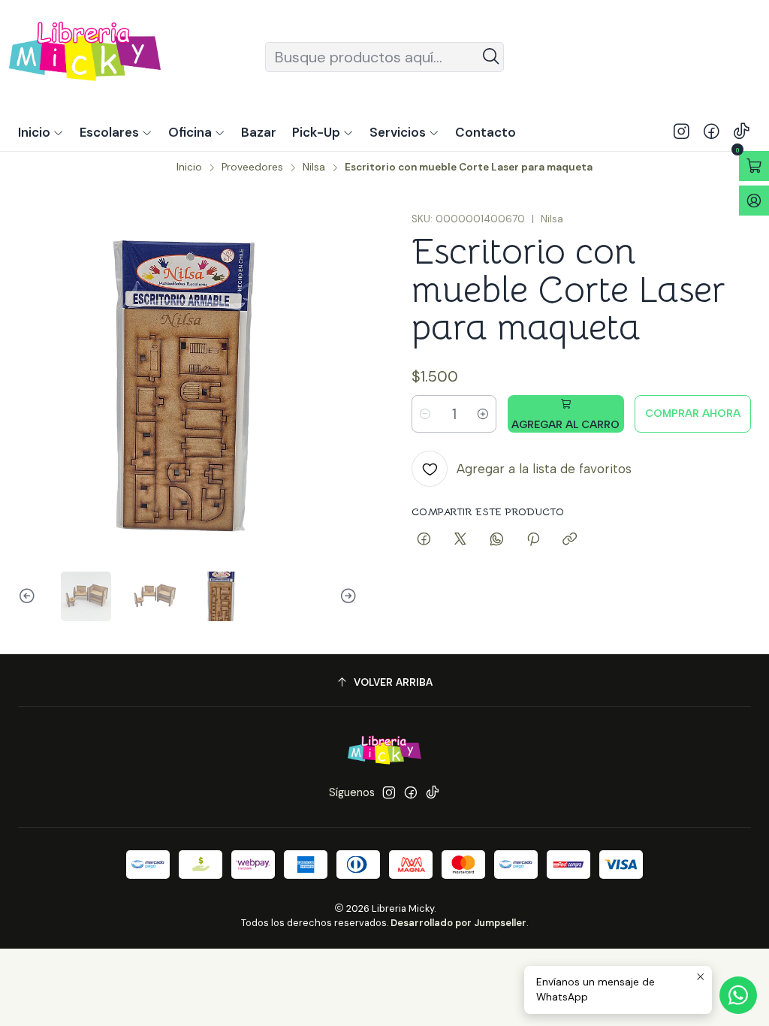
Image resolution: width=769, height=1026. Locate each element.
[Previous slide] (29, 597)
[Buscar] (491, 57)
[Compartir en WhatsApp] (496, 540)
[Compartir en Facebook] (424, 540)
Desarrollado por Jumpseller (458, 922)
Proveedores (252, 167)
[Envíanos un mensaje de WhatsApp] (738, 995)
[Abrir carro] (754, 166)
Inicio (189, 167)
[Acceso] (754, 201)
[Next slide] (346, 597)
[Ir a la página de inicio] (85, 56)
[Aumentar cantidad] (483, 414)
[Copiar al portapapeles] (569, 540)
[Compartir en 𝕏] (460, 540)
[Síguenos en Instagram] (681, 132)
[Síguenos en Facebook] (711, 132)
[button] (323, 132)
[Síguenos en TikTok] (741, 132)
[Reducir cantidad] (425, 414)
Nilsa (314, 167)
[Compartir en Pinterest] (533, 540)
